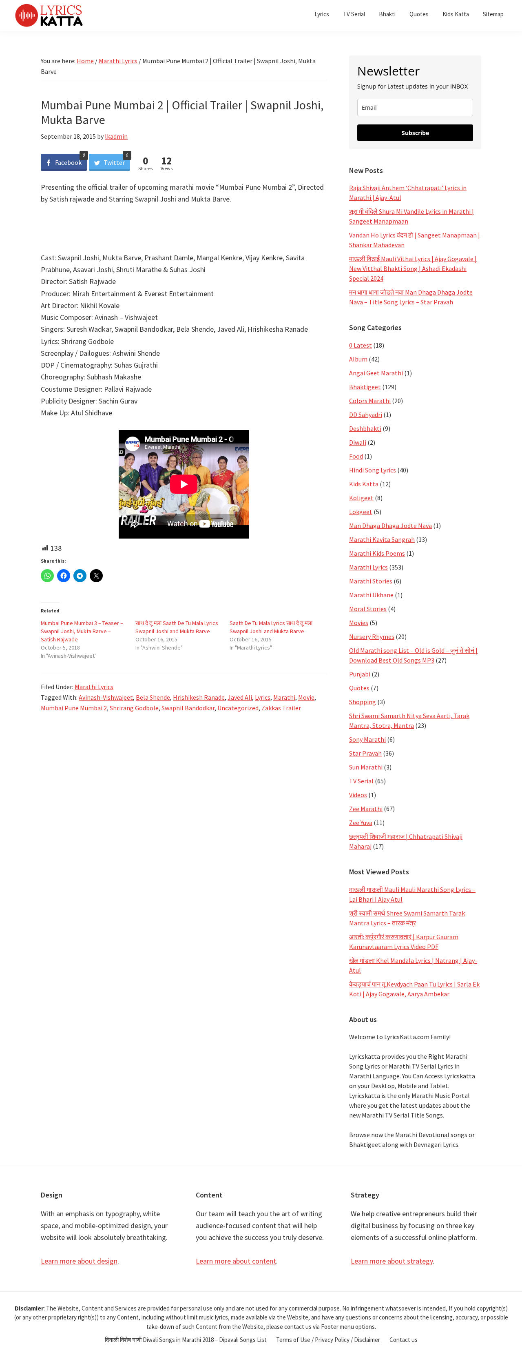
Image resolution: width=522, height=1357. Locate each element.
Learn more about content (236, 1261)
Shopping (362, 702)
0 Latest (360, 345)
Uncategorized (238, 708)
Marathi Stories (370, 581)
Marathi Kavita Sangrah (382, 539)
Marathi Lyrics (94, 687)
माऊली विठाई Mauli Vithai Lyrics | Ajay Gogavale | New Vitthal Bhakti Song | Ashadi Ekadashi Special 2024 (413, 268)
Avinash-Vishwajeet (106, 697)
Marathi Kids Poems (377, 553)
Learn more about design (79, 1261)
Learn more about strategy (392, 1261)
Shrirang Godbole (134, 708)
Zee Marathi (366, 809)
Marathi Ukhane (371, 595)
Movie (306, 697)
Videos (358, 795)
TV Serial (361, 781)
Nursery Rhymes (371, 636)
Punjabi (359, 674)
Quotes (359, 688)
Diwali (357, 442)
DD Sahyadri (365, 414)
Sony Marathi (367, 739)
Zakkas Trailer (281, 708)
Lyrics (262, 697)
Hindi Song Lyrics (372, 470)
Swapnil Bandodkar (188, 708)
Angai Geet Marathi (376, 373)
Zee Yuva (360, 822)
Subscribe (415, 133)
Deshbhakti (365, 428)
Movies (358, 623)
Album (358, 359)
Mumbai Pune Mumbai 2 (74, 708)
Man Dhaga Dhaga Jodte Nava (390, 525)
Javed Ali (240, 697)
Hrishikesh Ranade (199, 697)
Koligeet (361, 498)
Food (356, 456)
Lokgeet (360, 512)
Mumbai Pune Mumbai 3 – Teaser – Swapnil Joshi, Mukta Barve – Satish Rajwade (82, 631)
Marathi (284, 697)
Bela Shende (153, 697)
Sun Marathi (366, 767)
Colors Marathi (370, 401)
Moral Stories (368, 609)
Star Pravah (365, 753)
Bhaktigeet (365, 387)
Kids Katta (363, 484)
